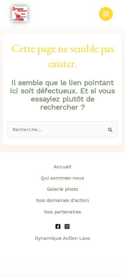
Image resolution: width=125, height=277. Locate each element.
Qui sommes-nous (62, 178)
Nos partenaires (62, 212)
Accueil (62, 167)
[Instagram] (67, 226)
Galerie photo (62, 189)
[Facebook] (58, 226)
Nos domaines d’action (62, 200)
